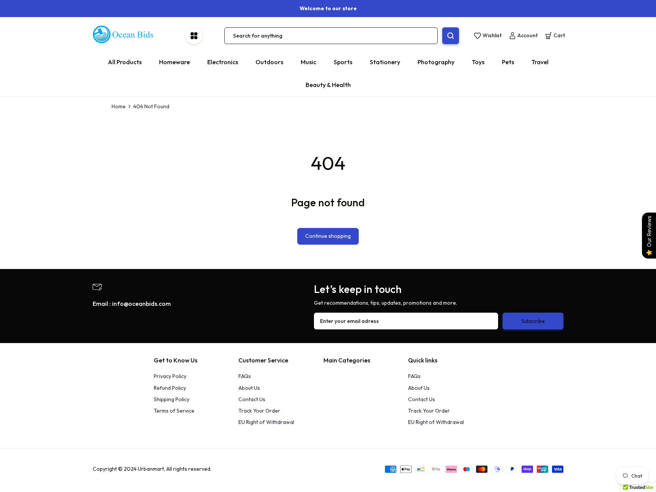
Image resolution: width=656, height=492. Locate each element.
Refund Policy (170, 387)
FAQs (244, 376)
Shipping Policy (171, 399)
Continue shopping (328, 236)
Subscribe (533, 321)
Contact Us (251, 399)
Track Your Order (259, 410)
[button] (555, 35)
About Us (249, 387)
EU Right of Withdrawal (266, 422)
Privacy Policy (170, 376)
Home (119, 106)
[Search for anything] (450, 35)
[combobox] (331, 35)
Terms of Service (174, 410)
